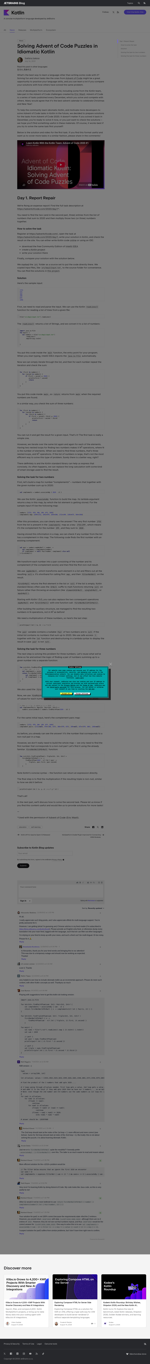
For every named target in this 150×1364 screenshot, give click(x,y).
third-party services (58, 687)
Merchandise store (137, 1355)
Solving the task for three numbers (133, 56)
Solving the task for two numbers (133, 52)
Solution (124, 49)
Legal (39, 1344)
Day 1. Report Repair (127, 41)
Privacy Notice (69, 685)
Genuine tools (51, 1344)
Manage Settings (82, 693)
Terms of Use (88, 685)
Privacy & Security (12, 1344)
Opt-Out (91, 689)
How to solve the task (129, 45)
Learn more (79, 678)
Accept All (66, 693)
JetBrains (25, 1359)
